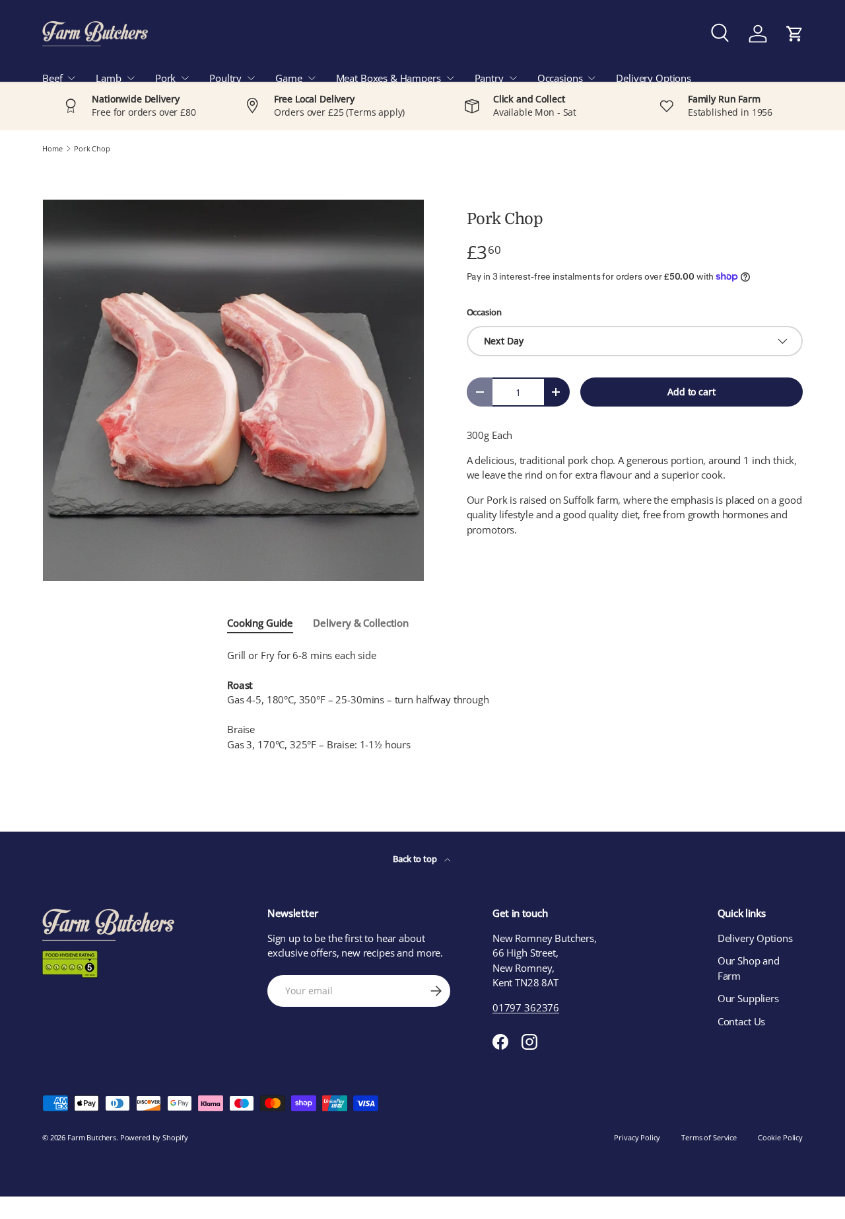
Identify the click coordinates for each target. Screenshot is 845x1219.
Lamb (108, 78)
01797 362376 (525, 1007)
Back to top (415, 859)
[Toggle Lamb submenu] (131, 78)
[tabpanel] (422, 700)
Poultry (225, 78)
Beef (52, 78)
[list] (233, 390)
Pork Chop (92, 148)
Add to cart (691, 391)
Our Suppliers (748, 998)
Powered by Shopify (154, 1137)
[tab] (260, 622)
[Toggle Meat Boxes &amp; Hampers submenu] (450, 78)
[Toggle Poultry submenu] (251, 78)
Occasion (484, 312)
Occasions (560, 78)
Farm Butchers (91, 1137)
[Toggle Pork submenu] (185, 78)
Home (52, 148)
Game (288, 78)
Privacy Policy (637, 1137)
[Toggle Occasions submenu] (591, 78)
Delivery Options (653, 78)
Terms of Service (709, 1137)
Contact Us (742, 1021)
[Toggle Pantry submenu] (513, 78)
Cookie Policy (780, 1137)
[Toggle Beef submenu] (71, 78)
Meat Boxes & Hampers (388, 78)
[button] (794, 33)
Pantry (489, 78)
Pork (165, 78)
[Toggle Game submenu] (312, 78)
